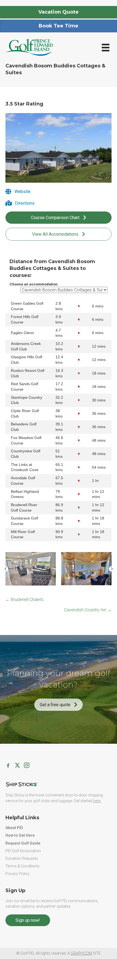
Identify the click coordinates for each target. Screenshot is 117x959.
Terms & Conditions (22, 866)
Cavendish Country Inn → (88, 609)
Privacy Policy (17, 873)
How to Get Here (20, 835)
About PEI (14, 828)
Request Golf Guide (22, 843)
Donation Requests (21, 858)
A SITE (84, 953)
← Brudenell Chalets (24, 599)
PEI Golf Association (23, 851)
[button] (5, 569)
